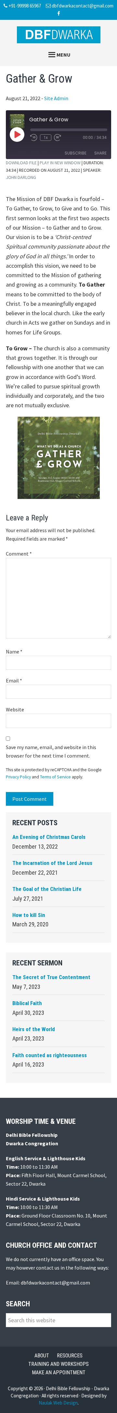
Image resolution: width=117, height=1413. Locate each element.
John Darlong (21, 177)
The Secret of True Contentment (51, 977)
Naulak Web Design (58, 1403)
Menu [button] (64, 54)
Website (15, 709)
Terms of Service (55, 777)
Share (100, 153)
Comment (19, 553)
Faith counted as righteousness (49, 1055)
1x (46, 137)
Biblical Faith (27, 1003)
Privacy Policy (18, 777)
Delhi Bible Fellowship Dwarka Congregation (58, 34)
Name (14, 651)
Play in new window (60, 163)
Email (14, 680)
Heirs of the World (33, 1029)
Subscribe (75, 153)
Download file (21, 163)
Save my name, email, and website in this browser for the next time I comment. (51, 751)
